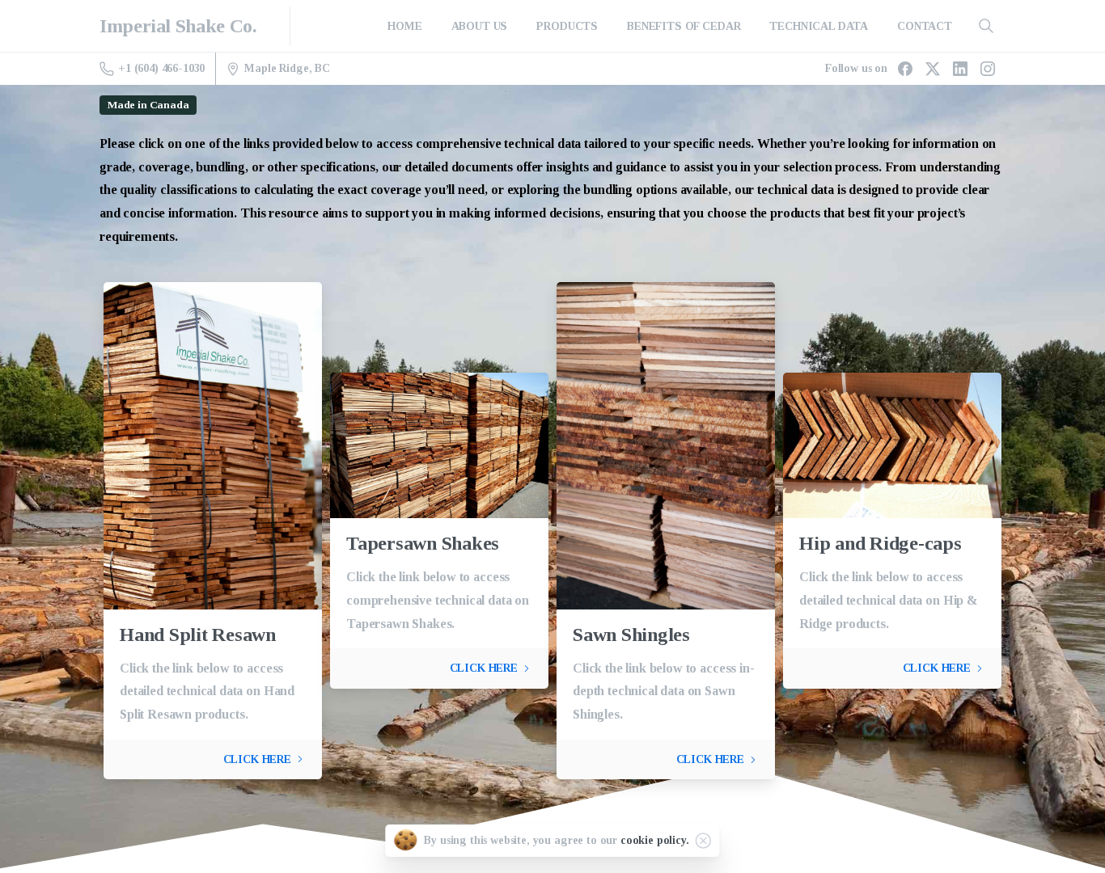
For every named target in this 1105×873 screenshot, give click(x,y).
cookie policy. (654, 840)
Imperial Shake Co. (177, 25)
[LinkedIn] (960, 68)
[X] (932, 68)
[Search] (986, 26)
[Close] (704, 841)
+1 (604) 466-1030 (161, 68)
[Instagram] (987, 68)
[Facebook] (905, 68)
